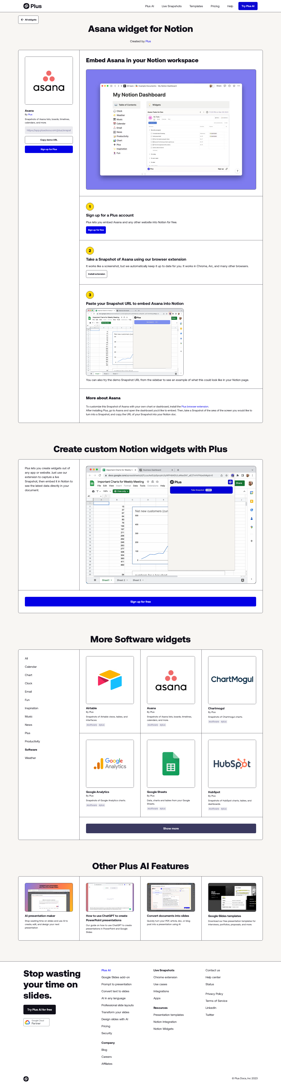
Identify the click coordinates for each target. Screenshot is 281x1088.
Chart (28, 675)
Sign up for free (96, 230)
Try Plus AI (248, 6)
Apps (157, 998)
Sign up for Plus (49, 149)
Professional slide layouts (117, 1005)
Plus (148, 41)
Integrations (161, 991)
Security (106, 1033)
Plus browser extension (194, 406)
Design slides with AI (114, 1019)
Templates (196, 6)
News (28, 724)
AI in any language (113, 998)
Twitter (210, 1014)
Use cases (160, 984)
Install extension (96, 274)
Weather (30, 758)
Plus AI (149, 6)
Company (108, 1042)
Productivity (32, 741)
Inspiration (31, 708)
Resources (161, 1007)
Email (28, 691)
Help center (213, 977)
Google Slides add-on (115, 977)
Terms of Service (216, 1000)
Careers (106, 1056)
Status (210, 984)
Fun (27, 700)
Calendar (31, 666)
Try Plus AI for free (39, 1009)
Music (29, 716)
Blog (104, 1049)
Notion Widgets (164, 1028)
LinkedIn (211, 1007)
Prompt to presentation (116, 984)
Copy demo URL (48, 140)
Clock (28, 683)
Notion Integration (165, 1021)
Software (31, 749)
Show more (171, 828)
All (26, 658)
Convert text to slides (115, 991)
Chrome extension (165, 977)
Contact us (213, 970)
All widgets (30, 19)
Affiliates (106, 1063)
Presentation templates (169, 1014)
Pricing (215, 6)
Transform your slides (115, 1012)
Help (230, 6)
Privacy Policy (214, 993)
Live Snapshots (172, 6)
